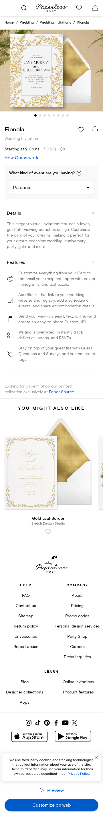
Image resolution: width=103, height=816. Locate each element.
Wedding (27, 22)
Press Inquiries (77, 657)
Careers (77, 646)
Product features (78, 692)
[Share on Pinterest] (46, 723)
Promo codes (77, 616)
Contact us (26, 605)
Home (9, 22)
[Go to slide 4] (49, 115)
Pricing (77, 605)
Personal (22, 187)
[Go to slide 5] (54, 115)
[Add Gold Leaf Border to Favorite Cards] (48, 531)
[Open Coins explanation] (62, 149)
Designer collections (24, 692)
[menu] (8, 8)
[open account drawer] (95, 8)
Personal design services (77, 626)
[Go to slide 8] (67, 115)
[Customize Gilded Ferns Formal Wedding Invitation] (51, 70)
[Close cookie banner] (96, 757)
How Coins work (21, 158)
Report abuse (25, 646)
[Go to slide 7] (63, 115)
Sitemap (25, 616)
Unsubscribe (26, 636)
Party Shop (77, 636)
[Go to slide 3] (44, 115)
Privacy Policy (78, 774)
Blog (25, 682)
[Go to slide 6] (58, 115)
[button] (79, 173)
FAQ (26, 595)
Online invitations (78, 682)
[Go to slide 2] (40, 115)
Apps (24, 702)
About (77, 595)
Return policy (26, 626)
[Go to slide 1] (35, 115)
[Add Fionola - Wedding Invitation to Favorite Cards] (81, 129)
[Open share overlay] (95, 128)
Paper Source (61, 392)
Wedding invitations (55, 22)
